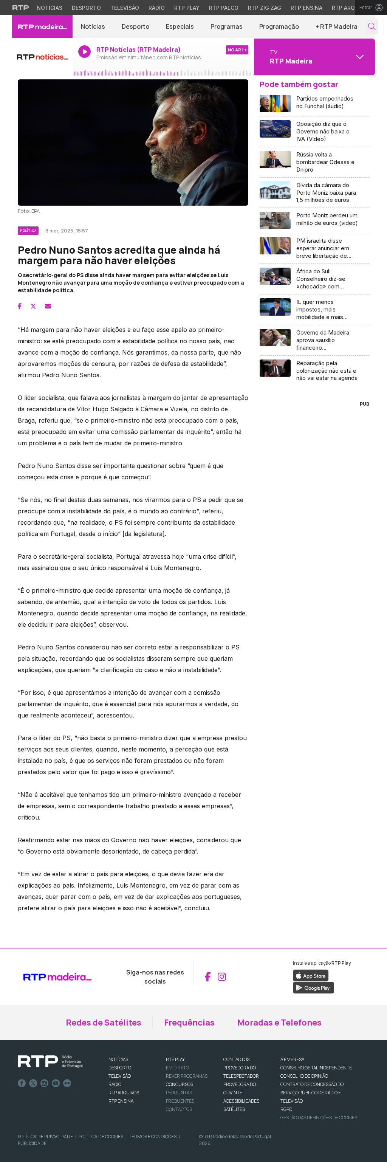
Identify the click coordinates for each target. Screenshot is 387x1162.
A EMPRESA (292, 1059)
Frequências (189, 1022)
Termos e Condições (152, 1136)
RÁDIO (114, 1084)
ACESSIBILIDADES (241, 1101)
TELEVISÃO (119, 1076)
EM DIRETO (177, 1067)
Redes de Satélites (103, 1022)
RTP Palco (223, 8)
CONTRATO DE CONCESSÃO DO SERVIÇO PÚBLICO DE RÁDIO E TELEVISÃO (312, 1092)
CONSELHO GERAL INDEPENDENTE (316, 1067)
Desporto (86, 8)
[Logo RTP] (50, 1061)
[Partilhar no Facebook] (20, 306)
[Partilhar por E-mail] (48, 306)
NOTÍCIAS (118, 1059)
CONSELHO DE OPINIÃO (304, 1076)
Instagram (44, 1083)
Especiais (180, 26)
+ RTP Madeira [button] (337, 26)
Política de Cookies (101, 1136)
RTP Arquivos (351, 8)
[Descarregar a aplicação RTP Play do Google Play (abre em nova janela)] (313, 987)
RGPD (286, 1109)
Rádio (157, 8)
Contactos (179, 1109)
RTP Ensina (306, 8)
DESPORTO (119, 1067)
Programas (227, 26)
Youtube (56, 1083)
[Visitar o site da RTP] (20, 7)
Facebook (22, 1083)
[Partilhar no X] (33, 306)
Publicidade (32, 1143)
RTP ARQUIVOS (123, 1092)
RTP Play (187, 8)
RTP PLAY (175, 1059)
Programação (279, 26)
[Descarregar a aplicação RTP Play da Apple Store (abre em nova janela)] (311, 975)
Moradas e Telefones (279, 1022)
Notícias (49, 8)
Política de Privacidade (45, 1136)
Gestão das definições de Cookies (318, 1117)
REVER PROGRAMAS (186, 1076)
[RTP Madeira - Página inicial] (42, 26)
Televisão (124, 8)
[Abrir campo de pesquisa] (372, 26)
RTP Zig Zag (264, 8)
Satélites (234, 1109)
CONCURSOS (179, 1084)
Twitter (33, 1083)
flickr (67, 1083)
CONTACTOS (236, 1059)
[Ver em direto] (42, 57)
